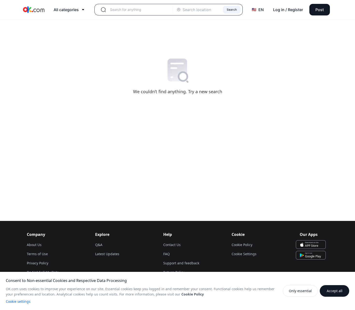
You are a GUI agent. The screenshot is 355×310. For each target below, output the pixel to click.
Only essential (300, 291)
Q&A (98, 244)
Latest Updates (107, 254)
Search (232, 9)
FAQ (166, 254)
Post (319, 9)
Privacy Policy (37, 263)
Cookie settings (18, 301)
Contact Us (172, 244)
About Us (34, 244)
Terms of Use (37, 254)
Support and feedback (181, 263)
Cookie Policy (242, 244)
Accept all (334, 291)
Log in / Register (288, 9)
